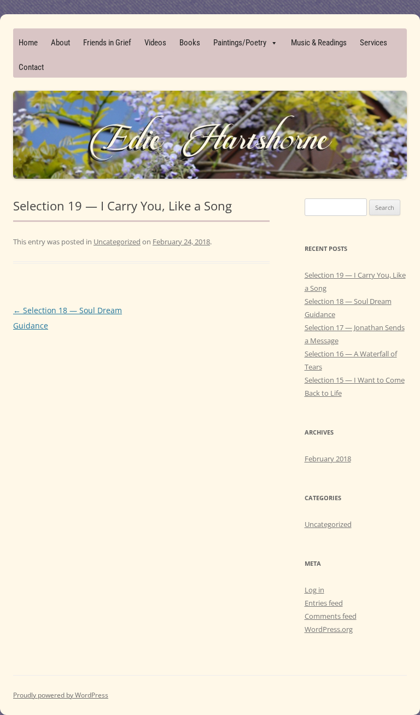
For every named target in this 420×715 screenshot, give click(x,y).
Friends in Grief (107, 43)
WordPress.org (329, 629)
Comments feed (331, 616)
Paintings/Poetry (239, 43)
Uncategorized (117, 242)
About (60, 43)
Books (189, 43)
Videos (155, 43)
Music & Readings (319, 43)
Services (373, 43)
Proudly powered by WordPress (60, 695)
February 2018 (328, 459)
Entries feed (324, 603)
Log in (314, 590)
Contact (31, 67)
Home (28, 43)
